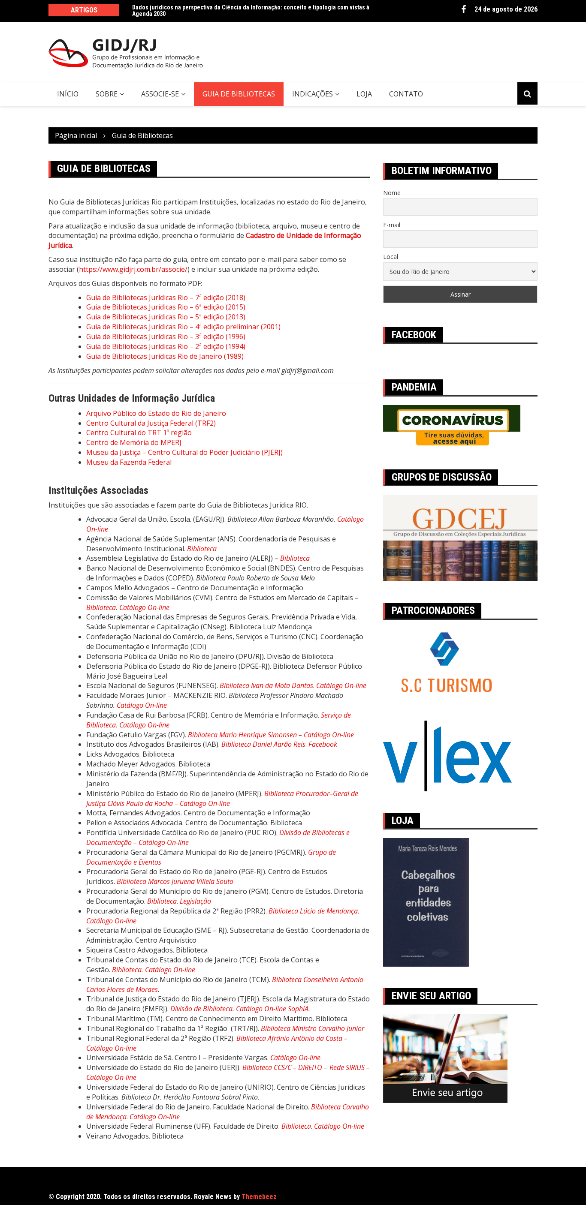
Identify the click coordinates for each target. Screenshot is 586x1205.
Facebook (463, 9)
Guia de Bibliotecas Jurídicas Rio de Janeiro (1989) (165, 356)
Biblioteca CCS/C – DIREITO (282, 1067)
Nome (392, 193)
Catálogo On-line (144, 607)
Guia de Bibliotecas (238, 94)
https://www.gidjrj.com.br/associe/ (133, 269)
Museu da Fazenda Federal (129, 462)
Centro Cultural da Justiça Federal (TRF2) (151, 423)
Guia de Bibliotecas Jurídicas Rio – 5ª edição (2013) (165, 317)
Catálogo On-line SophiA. (273, 1008)
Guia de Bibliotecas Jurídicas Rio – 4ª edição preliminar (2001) (183, 326)
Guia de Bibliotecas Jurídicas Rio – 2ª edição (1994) (165, 346)
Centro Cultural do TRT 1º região (139, 432)
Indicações (312, 94)
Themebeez (259, 1197)
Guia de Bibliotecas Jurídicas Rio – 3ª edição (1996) (165, 336)
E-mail (391, 225)
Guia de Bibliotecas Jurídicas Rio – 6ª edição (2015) (165, 307)
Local (390, 256)
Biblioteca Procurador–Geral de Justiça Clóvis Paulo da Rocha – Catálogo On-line (222, 798)
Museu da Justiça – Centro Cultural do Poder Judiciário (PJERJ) (184, 452)
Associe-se (160, 94)
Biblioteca (101, 607)
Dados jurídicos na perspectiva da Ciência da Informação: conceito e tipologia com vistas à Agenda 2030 (250, 10)
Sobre (107, 94)
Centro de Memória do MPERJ (133, 442)
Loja (364, 94)
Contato (406, 94)
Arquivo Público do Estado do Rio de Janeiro (156, 413)
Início (68, 94)
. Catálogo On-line (168, 969)
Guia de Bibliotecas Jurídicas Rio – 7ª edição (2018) (165, 297)
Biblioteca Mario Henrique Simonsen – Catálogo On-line (271, 734)
